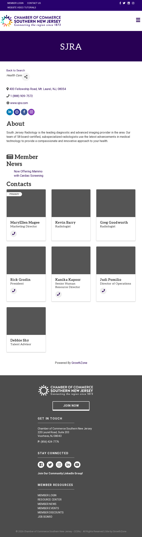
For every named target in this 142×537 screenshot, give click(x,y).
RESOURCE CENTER (50, 499)
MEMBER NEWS (47, 504)
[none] (17, 112)
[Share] (26, 77)
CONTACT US (34, 3)
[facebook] (24, 112)
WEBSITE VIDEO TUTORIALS (21, 7)
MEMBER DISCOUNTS (51, 512)
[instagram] (31, 112)
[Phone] (13, 234)
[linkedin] (9, 112)
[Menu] (138, 20)
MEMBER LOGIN (15, 3)
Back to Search (15, 70)
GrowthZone (79, 363)
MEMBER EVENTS (48, 508)
